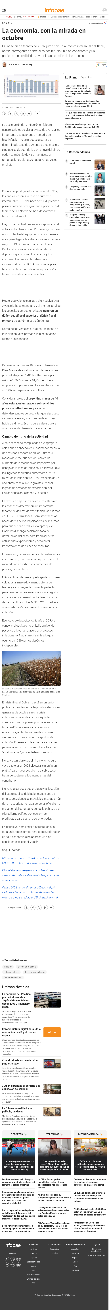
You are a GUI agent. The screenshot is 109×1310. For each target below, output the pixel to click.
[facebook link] (7, 1259)
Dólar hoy (24, 17)
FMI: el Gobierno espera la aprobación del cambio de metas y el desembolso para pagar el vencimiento (30, 875)
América (33, 1249)
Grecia (102, 17)
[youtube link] (7, 1264)
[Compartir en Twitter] (16, 113)
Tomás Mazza (78, 17)
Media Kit (75, 1270)
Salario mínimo (64, 17)
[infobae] (54, 10)
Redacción (54, 1249)
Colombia (33, 1253)
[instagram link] (18, 1259)
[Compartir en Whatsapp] (4, 113)
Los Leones (52, 17)
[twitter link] (13, 1259)
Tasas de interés (91, 17)
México (33, 1266)
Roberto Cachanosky (22, 64)
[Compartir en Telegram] (29, 113)
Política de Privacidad (96, 1255)
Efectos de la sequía (27, 966)
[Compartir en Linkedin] (23, 113)
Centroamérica (33, 1275)
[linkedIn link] (18, 1264)
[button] (4, 10)
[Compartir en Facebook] (10, 113)
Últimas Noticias (33, 1279)
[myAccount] (104, 10)
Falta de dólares (11, 972)
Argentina (75, 1249)
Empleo (54, 1253)
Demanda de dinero (13, 977)
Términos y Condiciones (96, 1250)
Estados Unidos (33, 1262)
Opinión (6, 23)
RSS (33, 1283)
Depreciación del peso (34, 972)
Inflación (8, 966)
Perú (33, 1270)
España (33, 1257)
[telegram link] (13, 1264)
